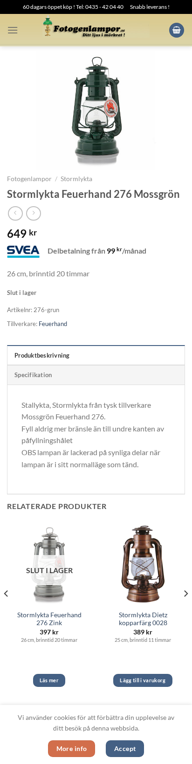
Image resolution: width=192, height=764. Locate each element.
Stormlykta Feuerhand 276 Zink (49, 619)
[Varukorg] (176, 30)
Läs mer (49, 680)
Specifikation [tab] (33, 375)
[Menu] (12, 30)
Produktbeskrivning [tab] (42, 355)
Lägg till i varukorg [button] (143, 680)
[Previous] (6, 612)
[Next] (185, 612)
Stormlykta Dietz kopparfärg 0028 (143, 619)
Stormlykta (76, 179)
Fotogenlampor (29, 179)
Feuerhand (53, 323)
